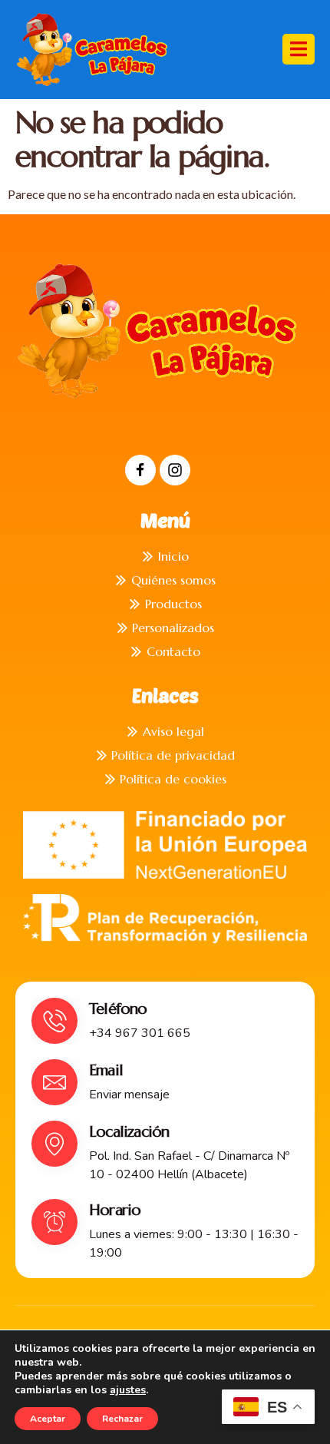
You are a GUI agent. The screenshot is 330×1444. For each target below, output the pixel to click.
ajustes (128, 1390)
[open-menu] (298, 49)
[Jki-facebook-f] (140, 470)
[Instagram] (175, 470)
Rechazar (122, 1419)
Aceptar (47, 1419)
